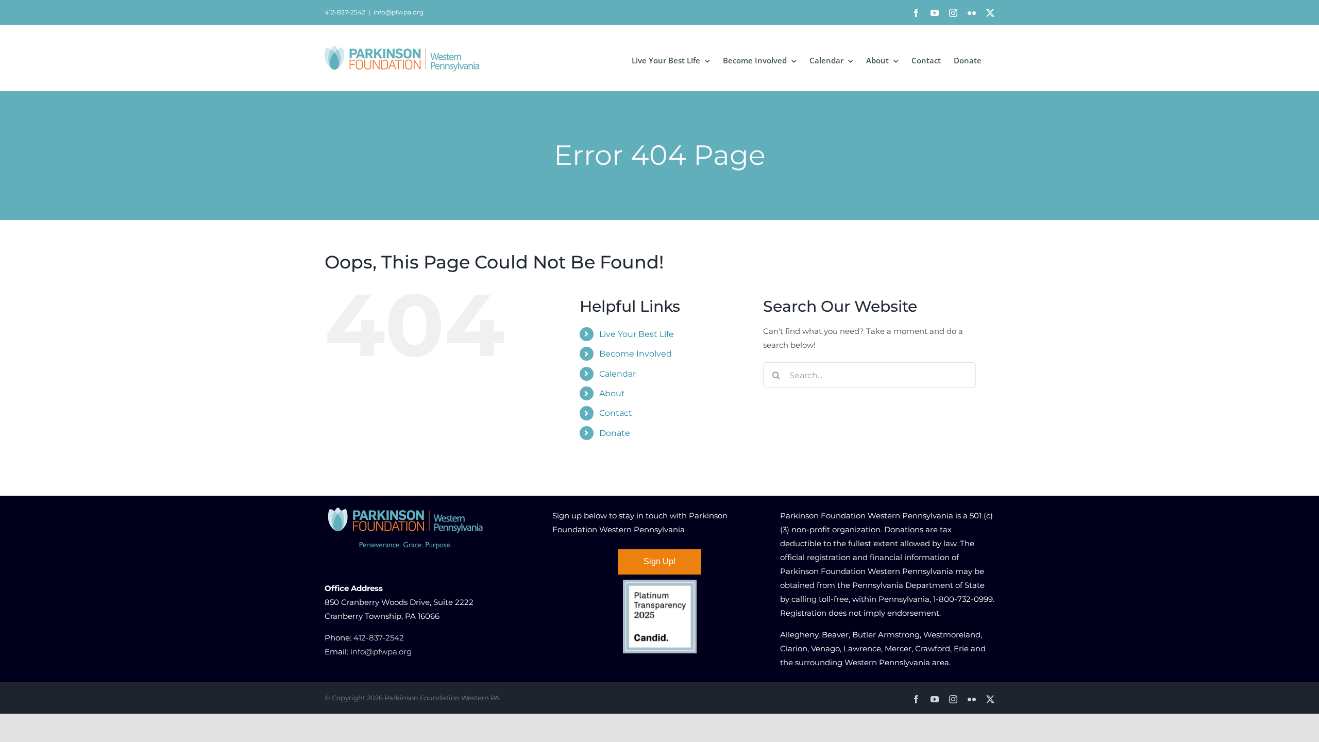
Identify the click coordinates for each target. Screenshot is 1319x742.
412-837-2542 (378, 638)
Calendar (617, 374)
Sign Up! (659, 561)
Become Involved (635, 354)
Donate (614, 433)
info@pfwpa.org (399, 12)
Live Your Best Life (636, 334)
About (612, 393)
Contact (615, 413)
